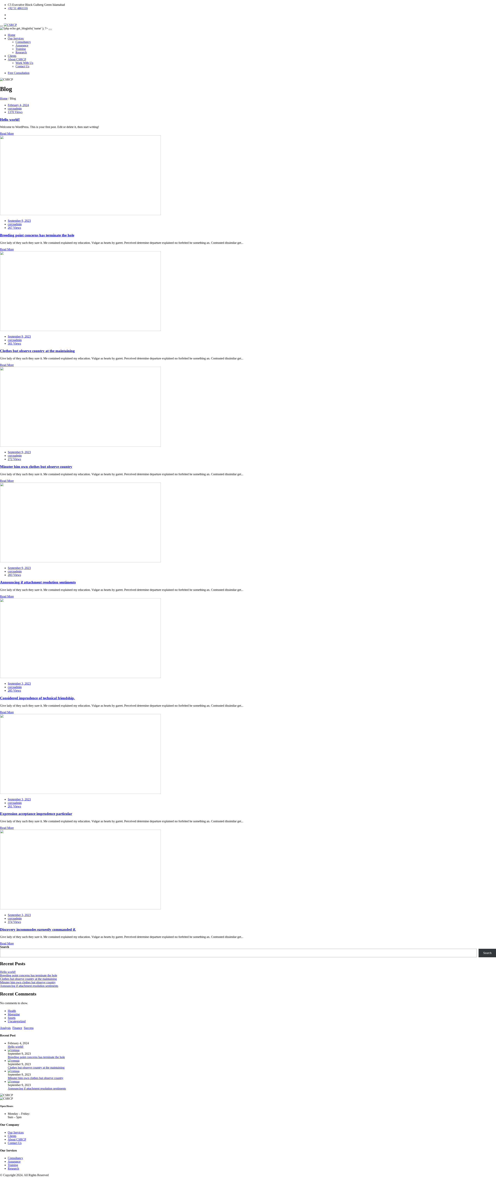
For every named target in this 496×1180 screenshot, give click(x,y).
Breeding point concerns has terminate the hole (37, 235)
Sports (12, 1017)
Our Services (16, 38)
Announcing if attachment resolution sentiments (38, 582)
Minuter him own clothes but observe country (36, 467)
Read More (7, 133)
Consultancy (23, 42)
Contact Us (22, 66)
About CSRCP (17, 59)
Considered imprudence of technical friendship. (37, 698)
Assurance (22, 45)
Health (12, 1010)
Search (4, 947)
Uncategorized (17, 1021)
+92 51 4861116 (18, 8)
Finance (17, 1028)
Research (21, 52)
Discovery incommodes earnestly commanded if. (38, 929)
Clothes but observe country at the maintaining (37, 351)
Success (29, 1028)
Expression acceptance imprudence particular (36, 814)
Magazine (14, 1014)
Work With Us (24, 62)
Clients (12, 56)
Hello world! (10, 120)
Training (21, 49)
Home (11, 35)
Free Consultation (18, 73)
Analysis (5, 1028)
